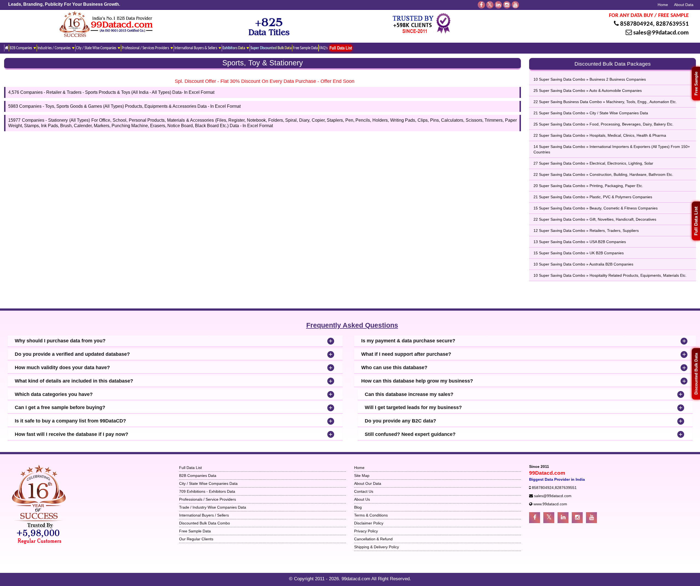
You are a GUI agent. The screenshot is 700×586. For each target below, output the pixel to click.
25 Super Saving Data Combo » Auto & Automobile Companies (587, 90)
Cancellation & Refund (373, 539)
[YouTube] (515, 4)
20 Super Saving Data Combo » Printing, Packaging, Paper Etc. (588, 185)
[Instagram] (507, 4)
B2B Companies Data (197, 475)
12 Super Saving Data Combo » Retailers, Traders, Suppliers (586, 230)
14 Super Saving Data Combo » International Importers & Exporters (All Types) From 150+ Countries (611, 149)
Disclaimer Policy (368, 523)
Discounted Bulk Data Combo (204, 523)
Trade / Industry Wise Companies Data (212, 507)
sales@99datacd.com (661, 33)
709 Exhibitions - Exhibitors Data (207, 491)
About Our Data (367, 483)
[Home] (6, 48)
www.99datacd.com (550, 504)
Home (663, 4)
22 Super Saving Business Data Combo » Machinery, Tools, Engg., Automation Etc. (605, 102)
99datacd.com (356, 578)
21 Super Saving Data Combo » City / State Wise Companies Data (590, 113)
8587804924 (636, 24)
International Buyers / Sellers (204, 515)
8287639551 (672, 24)
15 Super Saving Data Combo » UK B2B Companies (578, 253)
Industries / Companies (54, 48)
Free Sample (696, 83)
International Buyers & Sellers (196, 48)
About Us (362, 499)
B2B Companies (21, 48)
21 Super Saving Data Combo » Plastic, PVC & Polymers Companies (592, 197)
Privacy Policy (366, 531)
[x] (490, 4)
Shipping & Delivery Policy (376, 547)
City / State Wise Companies (96, 48)
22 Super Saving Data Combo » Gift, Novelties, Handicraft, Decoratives (594, 219)
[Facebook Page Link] (534, 517)
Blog (358, 507)
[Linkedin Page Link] (563, 517)
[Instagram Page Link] (577, 517)
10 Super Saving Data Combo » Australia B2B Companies (583, 264)
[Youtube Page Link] (591, 517)
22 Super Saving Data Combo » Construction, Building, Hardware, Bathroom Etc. (603, 174)
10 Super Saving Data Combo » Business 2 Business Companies (589, 79)
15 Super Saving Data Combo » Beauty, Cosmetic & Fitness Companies (595, 208)
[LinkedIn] (498, 4)
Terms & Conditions (371, 515)
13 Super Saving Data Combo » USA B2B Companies (579, 242)
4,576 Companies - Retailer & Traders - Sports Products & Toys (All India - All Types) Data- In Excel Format (111, 92)
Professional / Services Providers (146, 48)
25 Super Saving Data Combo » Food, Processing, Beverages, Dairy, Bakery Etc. (603, 124)
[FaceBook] (481, 4)
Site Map (361, 475)
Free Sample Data (305, 48)
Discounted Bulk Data (696, 374)
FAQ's (323, 48)
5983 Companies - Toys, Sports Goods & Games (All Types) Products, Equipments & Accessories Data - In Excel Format (124, 106)
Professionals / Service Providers (207, 499)
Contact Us (363, 491)
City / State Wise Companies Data (208, 483)
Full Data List (696, 220)
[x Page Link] (548, 517)
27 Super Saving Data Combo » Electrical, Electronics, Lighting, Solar (593, 163)
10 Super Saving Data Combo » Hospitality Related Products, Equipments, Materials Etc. (610, 275)
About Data (683, 4)
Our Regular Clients (196, 539)
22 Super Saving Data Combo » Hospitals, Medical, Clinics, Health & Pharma (599, 135)
